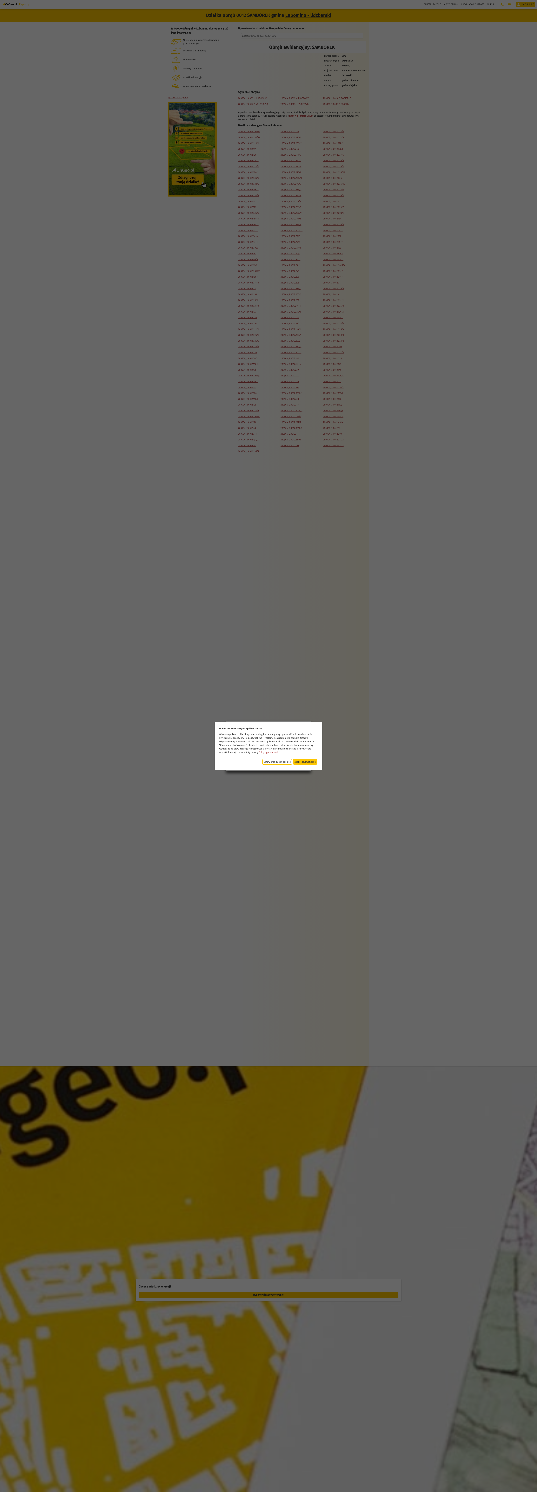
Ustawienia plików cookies (277, 761)
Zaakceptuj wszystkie (305, 761)
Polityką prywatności (269, 752)
